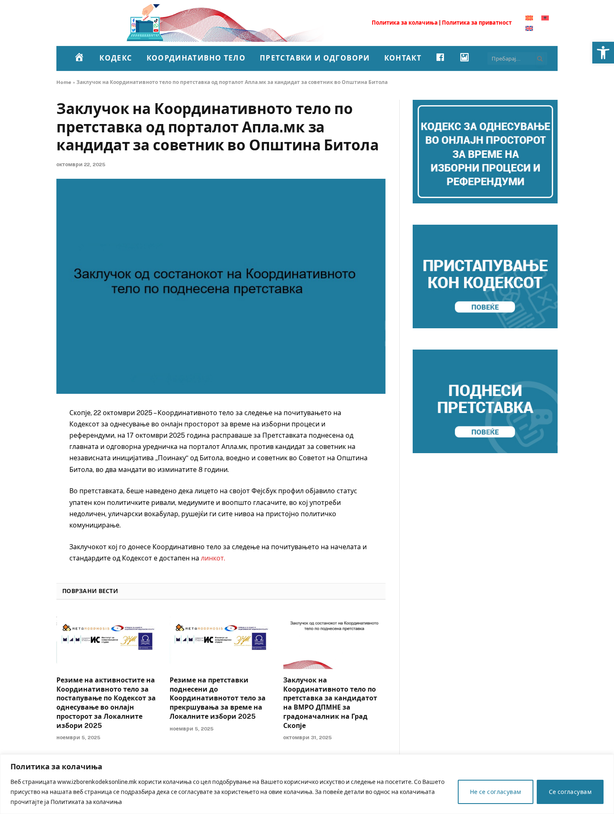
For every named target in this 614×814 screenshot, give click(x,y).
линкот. (213, 558)
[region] (307, 784)
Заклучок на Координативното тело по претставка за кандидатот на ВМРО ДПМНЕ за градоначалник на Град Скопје (330, 703)
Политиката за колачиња (86, 802)
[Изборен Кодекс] (223, 23)
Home (63, 82)
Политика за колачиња (405, 23)
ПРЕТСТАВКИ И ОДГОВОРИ (315, 58)
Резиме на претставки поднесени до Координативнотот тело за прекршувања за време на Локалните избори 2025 (218, 698)
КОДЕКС (115, 58)
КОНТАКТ (403, 58)
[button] (603, 52)
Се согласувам (570, 792)
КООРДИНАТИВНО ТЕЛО (196, 58)
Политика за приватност (477, 23)
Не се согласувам (495, 792)
